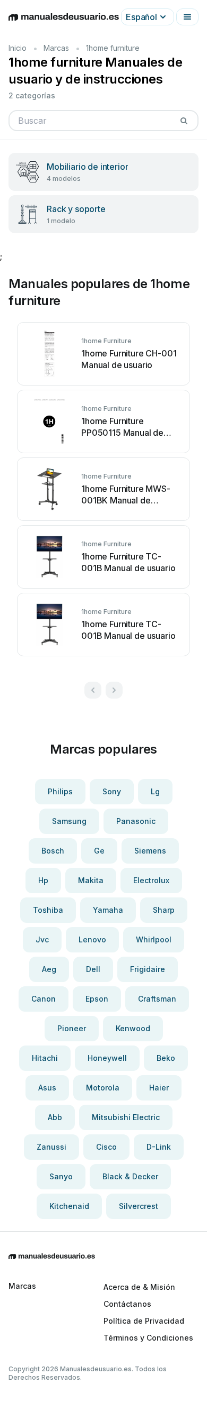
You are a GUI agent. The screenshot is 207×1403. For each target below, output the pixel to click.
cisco (106, 1146)
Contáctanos (127, 1303)
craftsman (157, 998)
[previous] (92, 690)
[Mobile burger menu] (187, 16)
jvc (42, 939)
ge (99, 850)
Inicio (17, 47)
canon (43, 998)
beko (166, 1057)
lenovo (92, 939)
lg (155, 791)
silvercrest (138, 1206)
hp (43, 880)
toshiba (48, 909)
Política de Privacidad (144, 1320)
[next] (114, 690)
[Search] (183, 120)
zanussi (51, 1146)
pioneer (71, 1028)
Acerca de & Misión (139, 1286)
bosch (52, 850)
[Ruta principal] (103, 1256)
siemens (150, 850)
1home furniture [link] (113, 47)
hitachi (45, 1057)
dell (93, 969)
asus (47, 1087)
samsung (69, 821)
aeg (49, 969)
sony (111, 791)
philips (60, 791)
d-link (158, 1146)
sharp (164, 909)
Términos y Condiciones (148, 1337)
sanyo (61, 1176)
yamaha (108, 909)
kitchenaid (69, 1206)
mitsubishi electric (126, 1117)
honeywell (107, 1057)
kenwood (133, 1028)
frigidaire (147, 969)
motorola (102, 1087)
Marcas (56, 47)
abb (55, 1117)
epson (96, 998)
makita (91, 880)
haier (159, 1087)
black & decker (130, 1176)
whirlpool (153, 939)
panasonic (136, 821)
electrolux (151, 880)
